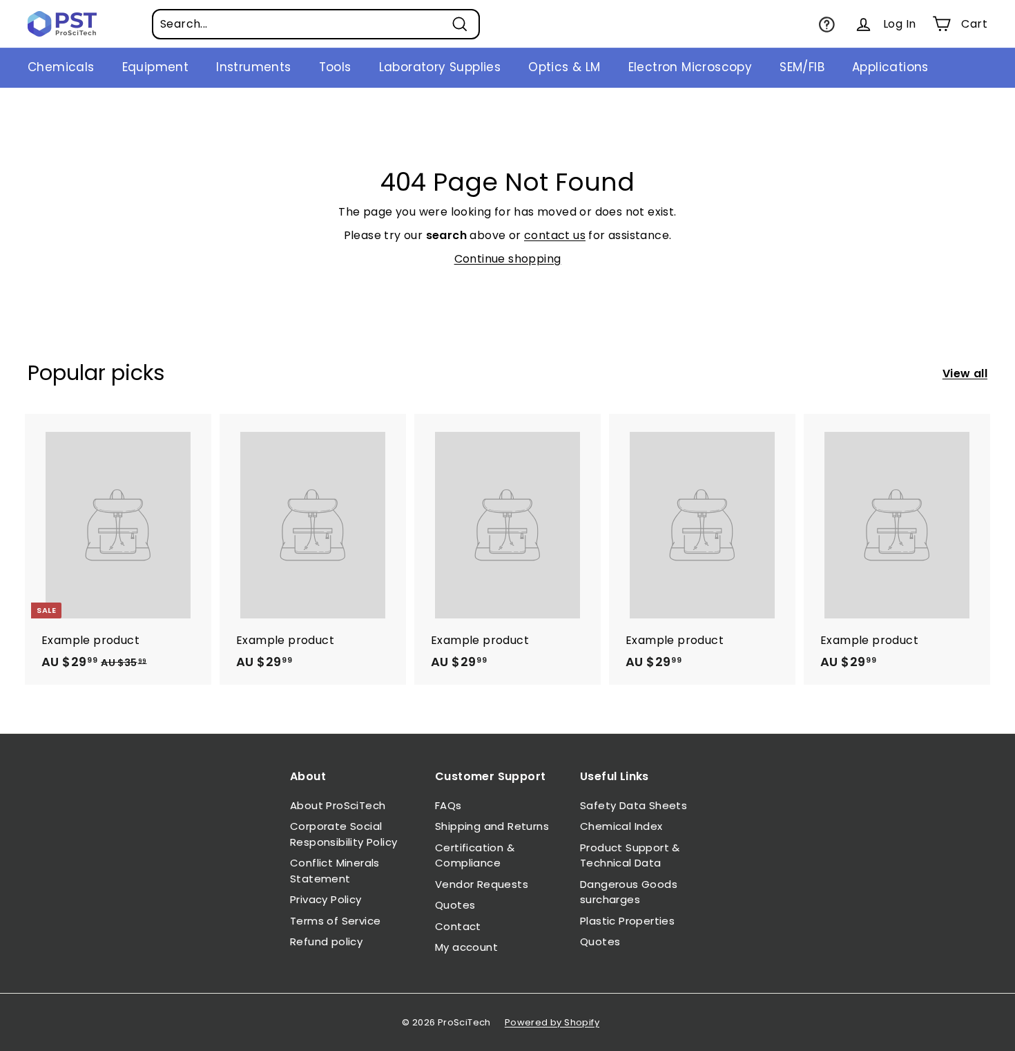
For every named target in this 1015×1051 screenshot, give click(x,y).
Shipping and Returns (492, 826)
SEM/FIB (802, 67)
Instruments (253, 67)
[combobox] (316, 24)
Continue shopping (507, 259)
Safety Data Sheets (633, 805)
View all (964, 373)
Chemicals (61, 67)
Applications (890, 67)
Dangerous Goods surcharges (628, 892)
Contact (458, 926)
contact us (555, 235)
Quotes (455, 905)
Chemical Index (621, 826)
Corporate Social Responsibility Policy (343, 834)
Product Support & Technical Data (630, 855)
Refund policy (326, 941)
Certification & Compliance (474, 855)
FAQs (448, 805)
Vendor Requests (481, 884)
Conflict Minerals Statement (335, 870)
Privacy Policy (326, 899)
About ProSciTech (337, 805)
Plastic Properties (627, 920)
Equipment (155, 67)
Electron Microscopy (690, 67)
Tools (335, 67)
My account (466, 947)
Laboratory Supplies (440, 67)
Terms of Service (335, 920)
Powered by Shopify (552, 1022)
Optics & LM (564, 67)
